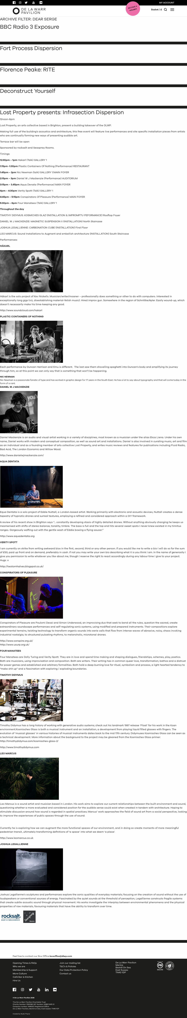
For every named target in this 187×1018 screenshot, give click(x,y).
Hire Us (16, 980)
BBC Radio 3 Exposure (29, 27)
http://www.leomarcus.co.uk (16, 838)
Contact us (65, 973)
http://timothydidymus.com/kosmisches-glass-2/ (29, 741)
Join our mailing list (70, 963)
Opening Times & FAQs (25, 963)
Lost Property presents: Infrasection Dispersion (62, 112)
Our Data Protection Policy (74, 970)
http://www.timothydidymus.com (19, 747)
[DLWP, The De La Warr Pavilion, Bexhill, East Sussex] (29, 10)
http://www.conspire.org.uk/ (16, 640)
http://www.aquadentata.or (16, 536)
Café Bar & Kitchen (23, 977)
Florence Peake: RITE (27, 69)
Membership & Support (25, 970)
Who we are (19, 966)
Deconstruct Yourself (27, 91)
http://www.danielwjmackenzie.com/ (22, 455)
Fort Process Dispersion (31, 48)
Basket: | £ (156, 9)
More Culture (20, 973)
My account (166, 2)
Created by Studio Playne (21, 1014)
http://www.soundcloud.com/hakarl (21, 310)
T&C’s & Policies (68, 966)
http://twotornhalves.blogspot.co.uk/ (22, 566)
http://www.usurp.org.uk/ (14, 644)
